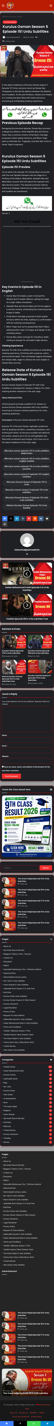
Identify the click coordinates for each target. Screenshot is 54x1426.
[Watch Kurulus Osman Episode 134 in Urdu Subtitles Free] (14, 667)
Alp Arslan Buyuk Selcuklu (14, 950)
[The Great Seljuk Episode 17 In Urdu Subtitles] (9, 904)
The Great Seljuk (10, 1106)
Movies (6, 1142)
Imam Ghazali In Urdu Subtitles (16, 985)
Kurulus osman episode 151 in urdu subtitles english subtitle (27, 459)
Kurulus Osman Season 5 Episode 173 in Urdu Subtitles (39, 677)
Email (5, 746)
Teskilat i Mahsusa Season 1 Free (17, 1031)
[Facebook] (4, 518)
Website (5, 756)
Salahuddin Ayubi (10, 1079)
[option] (27, 1382)
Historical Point (10, 973)
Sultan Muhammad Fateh (14, 1071)
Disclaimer (8, 962)
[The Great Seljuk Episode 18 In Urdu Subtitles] (9, 893)
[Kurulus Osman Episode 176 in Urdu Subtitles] (14, 641)
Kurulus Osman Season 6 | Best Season (20, 1000)
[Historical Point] (10, 5)
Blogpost (7, 1110)
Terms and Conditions (12, 1027)
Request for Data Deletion (14, 1015)
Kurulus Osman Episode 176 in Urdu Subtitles (12, 652)
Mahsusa (7, 1126)
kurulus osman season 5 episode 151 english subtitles (27, 475)
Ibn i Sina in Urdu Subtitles (14, 981)
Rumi (6, 1102)
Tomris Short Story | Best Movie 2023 (19, 1042)
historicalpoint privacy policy (15, 977)
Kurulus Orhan (9, 1091)
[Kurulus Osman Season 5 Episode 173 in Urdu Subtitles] (40, 666)
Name (5, 735)
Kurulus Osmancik (11, 1004)
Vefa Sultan (8, 1095)
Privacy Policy (9, 1012)
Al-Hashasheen (10, 1099)
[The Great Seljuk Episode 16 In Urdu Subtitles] (9, 915)
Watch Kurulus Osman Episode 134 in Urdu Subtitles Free (12, 678)
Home (6, 17)
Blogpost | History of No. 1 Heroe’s (17, 954)
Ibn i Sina (7, 1087)
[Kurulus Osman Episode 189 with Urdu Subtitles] (40, 641)
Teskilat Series (9, 1067)
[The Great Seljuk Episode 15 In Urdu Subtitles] (9, 926)
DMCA (6, 965)
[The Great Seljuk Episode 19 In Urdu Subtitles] (9, 882)
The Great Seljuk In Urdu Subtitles (17, 1038)
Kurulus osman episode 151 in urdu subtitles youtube (27, 467)
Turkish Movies (10, 1046)
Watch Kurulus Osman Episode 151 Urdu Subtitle (27, 506)
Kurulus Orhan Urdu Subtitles (15, 996)
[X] (10, 518)
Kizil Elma (7, 992)
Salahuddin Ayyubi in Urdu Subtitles (18, 1019)
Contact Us (8, 958)
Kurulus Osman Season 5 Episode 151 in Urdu (27, 483)
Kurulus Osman (16, 17)
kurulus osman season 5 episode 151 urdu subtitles (27, 491)
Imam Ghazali (9, 1114)
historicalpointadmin (27, 549)
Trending (7, 1138)
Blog (5, 1083)
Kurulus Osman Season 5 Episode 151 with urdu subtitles (27, 498)
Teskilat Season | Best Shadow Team (18, 1035)
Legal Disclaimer (10, 1008)
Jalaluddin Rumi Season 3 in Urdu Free (19, 989)
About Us (7, 946)
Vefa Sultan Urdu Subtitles (14, 1050)
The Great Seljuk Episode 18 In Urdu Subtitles (25, 1393)
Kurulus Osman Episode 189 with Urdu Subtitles (38, 652)
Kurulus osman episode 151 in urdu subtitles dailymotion (27, 451)
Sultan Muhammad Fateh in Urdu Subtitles (21, 1023)
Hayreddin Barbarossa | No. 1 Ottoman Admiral (22, 969)
